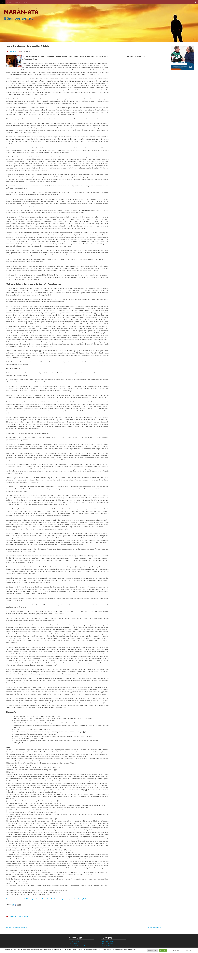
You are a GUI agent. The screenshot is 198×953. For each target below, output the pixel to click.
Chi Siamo (9, 2)
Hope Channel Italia (107, 945)
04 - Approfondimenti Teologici (19, 916)
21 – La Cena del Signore (152, 927)
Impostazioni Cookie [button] (152, 950)
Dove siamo (17, 2)
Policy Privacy (189, 950)
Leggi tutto (176, 950)
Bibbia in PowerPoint (108, 941)
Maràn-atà (21, 11)
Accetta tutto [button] (163, 950)
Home (2, 2)
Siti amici (26, 2)
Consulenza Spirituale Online (78, 945)
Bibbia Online (73, 943)
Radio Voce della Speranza (109, 943)
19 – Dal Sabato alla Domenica (16, 927)
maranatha (12, 51)
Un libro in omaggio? (76, 941)
